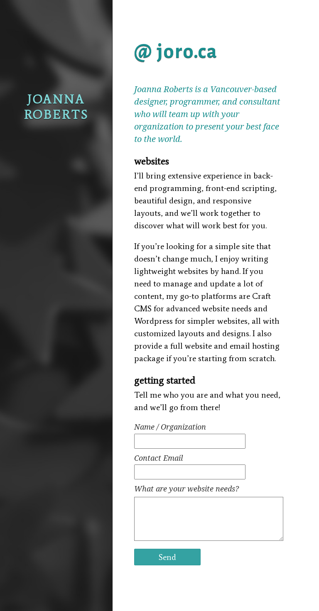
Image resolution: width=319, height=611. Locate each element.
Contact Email (158, 458)
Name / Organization (170, 427)
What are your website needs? (186, 489)
